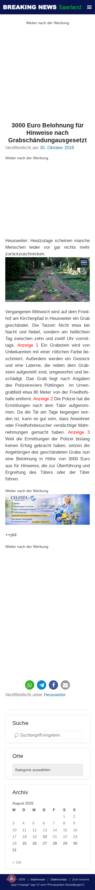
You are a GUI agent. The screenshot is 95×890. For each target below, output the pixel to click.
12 (34, 830)
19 (34, 837)
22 (65, 837)
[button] (29, 685)
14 (55, 830)
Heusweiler (55, 694)
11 (24, 830)
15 (65, 830)
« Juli (16, 862)
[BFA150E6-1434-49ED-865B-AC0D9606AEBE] (47, 509)
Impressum (38, 879)
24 (14, 843)
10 (14, 830)
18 (24, 837)
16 (75, 830)
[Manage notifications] (11, 878)
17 (14, 837)
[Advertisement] (47, 74)
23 (75, 837)
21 (55, 837)
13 (45, 830)
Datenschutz (59, 879)
